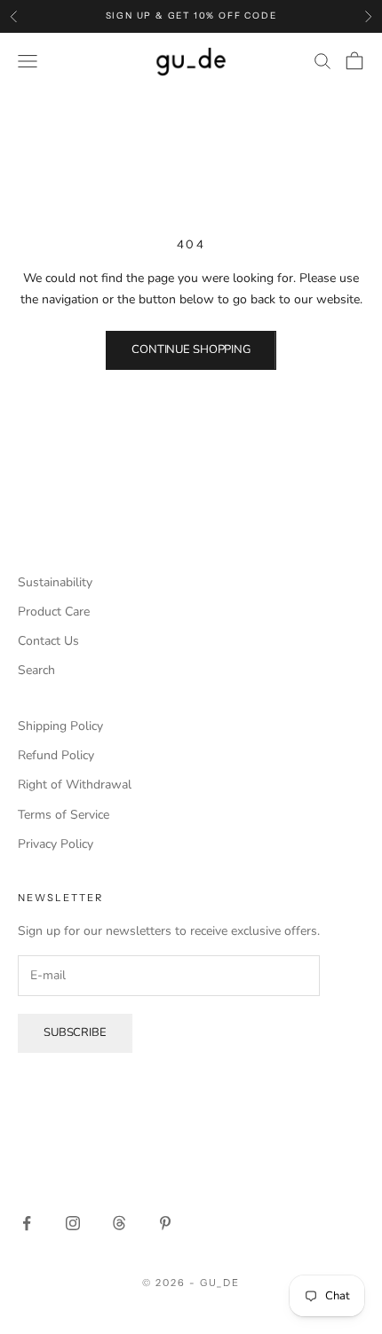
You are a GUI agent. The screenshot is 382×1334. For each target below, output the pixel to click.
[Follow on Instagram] (73, 1223)
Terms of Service (63, 814)
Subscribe (75, 1032)
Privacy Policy (55, 844)
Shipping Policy (60, 726)
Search (36, 670)
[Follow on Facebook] (27, 1223)
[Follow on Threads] (119, 1223)
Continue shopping (191, 349)
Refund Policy (56, 755)
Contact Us (48, 640)
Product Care (54, 611)
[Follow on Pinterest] (165, 1223)
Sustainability (55, 582)
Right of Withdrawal (74, 784)
